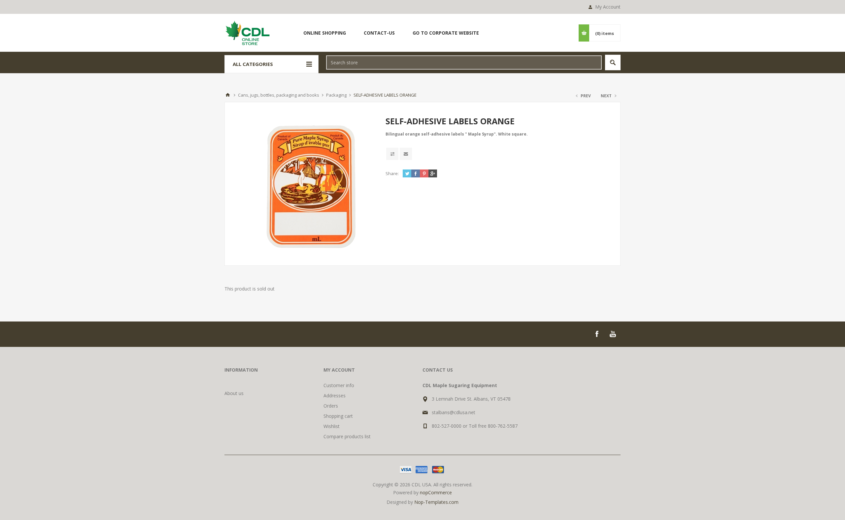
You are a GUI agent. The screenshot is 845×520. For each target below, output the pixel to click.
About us (234, 393)
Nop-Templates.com (436, 502)
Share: (392, 173)
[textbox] (464, 62)
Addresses (334, 395)
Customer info (338, 385)
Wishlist (331, 426)
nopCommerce (436, 492)
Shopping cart (338, 416)
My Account (608, 7)
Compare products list (347, 436)
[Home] (227, 95)
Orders (330, 406)
